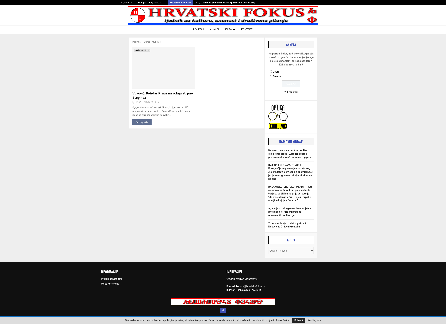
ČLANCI (214, 29)
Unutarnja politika (142, 50)
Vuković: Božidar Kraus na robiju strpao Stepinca (162, 95)
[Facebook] (223, 310)
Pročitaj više (314, 320)
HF (136, 102)
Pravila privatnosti (111, 278)
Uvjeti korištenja (110, 283)
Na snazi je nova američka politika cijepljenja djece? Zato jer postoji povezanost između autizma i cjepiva (289, 154)
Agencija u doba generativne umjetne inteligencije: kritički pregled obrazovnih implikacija (289, 212)
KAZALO (230, 29)
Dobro (276, 71)
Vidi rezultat (291, 91)
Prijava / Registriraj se (151, 2)
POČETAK (198, 29)
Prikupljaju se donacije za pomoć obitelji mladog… (230, 3)
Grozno (277, 76)
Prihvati (298, 320)
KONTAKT (247, 29)
